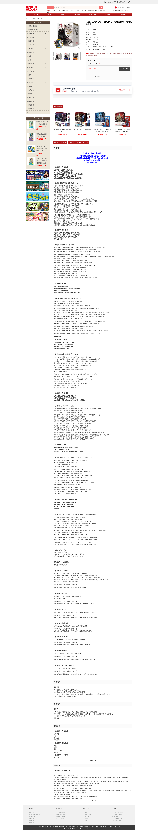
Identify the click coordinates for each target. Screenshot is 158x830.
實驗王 (79, 10)
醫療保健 (31, 63)
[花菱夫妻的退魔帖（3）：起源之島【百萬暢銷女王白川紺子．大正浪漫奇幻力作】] (31, 161)
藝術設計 (31, 41)
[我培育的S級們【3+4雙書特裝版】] (82, 119)
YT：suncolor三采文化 (117, 818)
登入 (105, 2)
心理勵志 (31, 48)
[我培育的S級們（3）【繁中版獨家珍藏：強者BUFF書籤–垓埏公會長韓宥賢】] (122, 119)
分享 (99, 76)
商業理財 (31, 45)
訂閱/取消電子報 (60, 816)
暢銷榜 (123, 14)
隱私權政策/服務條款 (35, 814)
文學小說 (31, 37)
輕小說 (30, 93)
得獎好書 (92, 14)
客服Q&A (86, 816)
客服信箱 (86, 820)
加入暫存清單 (93, 76)
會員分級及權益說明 (62, 812)
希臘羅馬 (91, 10)
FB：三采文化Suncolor (117, 812)
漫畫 (29, 75)
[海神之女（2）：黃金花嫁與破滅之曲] (31, 125)
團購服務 (31, 820)
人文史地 (31, 90)
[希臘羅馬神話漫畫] (37, 175)
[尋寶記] (37, 216)
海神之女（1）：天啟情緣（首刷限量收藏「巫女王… (42, 148)
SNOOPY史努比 (55, 10)
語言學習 (31, 82)
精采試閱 (86, 142)
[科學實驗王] (37, 206)
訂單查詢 (122, 2)
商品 (29, 112)
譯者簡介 (71, 142)
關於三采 (31, 812)
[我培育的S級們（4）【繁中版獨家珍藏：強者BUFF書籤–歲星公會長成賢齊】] (102, 119)
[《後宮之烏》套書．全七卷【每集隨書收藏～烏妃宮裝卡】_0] (58, 56)
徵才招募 (31, 822)
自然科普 (31, 67)
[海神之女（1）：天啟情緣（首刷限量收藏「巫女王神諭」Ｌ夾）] (31, 149)
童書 (49, 14)
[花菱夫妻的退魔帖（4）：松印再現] (31, 137)
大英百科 (84, 10)
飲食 (29, 56)
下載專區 (86, 812)
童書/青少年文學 (33, 30)
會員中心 (115, 2)
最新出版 (35, 14)
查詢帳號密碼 (87, 814)
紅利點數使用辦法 (61, 814)
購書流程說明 (60, 818)
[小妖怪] (37, 186)
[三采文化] (35, 7)
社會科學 (31, 71)
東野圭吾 (73, 10)
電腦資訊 (31, 86)
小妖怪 (97, 10)
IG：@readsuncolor (116, 820)
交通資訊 (31, 818)
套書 (62, 14)
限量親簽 (77, 14)
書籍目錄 (78, 142)
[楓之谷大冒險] (37, 196)
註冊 (109, 2)
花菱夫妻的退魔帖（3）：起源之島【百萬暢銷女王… (41, 161)
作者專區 (108, 14)
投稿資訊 (86, 818)
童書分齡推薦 (32, 26)
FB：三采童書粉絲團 (117, 814)
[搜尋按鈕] (101, 7)
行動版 (130, 2)
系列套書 (31, 97)
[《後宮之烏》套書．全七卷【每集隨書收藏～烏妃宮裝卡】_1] (67, 56)
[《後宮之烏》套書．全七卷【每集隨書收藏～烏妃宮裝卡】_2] (76, 56)
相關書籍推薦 (58, 106)
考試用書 (31, 101)
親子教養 (31, 33)
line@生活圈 (114, 816)
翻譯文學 (95, 46)
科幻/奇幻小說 (109, 46)
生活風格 (31, 52)
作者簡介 (64, 142)
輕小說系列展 (65, 10)
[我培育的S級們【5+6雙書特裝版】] (62, 119)
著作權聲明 (32, 816)
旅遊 (29, 60)
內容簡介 (56, 142)
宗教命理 (31, 78)
